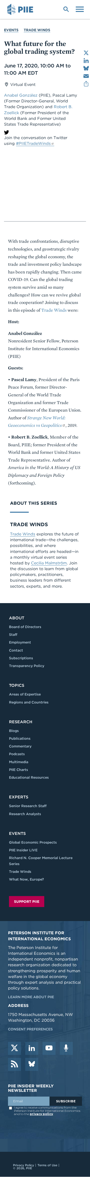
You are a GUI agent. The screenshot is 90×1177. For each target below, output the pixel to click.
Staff (13, 635)
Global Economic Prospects (33, 842)
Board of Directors (25, 627)
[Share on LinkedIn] (86, 60)
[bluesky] (31, 1064)
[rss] (14, 1064)
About (16, 618)
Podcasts (17, 754)
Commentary (20, 746)
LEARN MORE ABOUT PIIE (31, 997)
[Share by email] (86, 76)
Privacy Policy (23, 1165)
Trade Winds (37, 30)
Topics (16, 685)
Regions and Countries (28, 702)
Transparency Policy (26, 666)
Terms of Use (47, 1165)
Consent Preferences (30, 1029)
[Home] (21, 9)
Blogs (14, 731)
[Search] (66, 8)
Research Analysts (25, 814)
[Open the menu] (80, 8)
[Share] (86, 84)
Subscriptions (21, 658)
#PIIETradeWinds (33, 143)
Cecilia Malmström (49, 563)
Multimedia (18, 762)
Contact (16, 650)
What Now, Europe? (26, 879)
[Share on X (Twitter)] (86, 53)
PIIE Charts (18, 770)
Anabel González (21, 95)
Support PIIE (26, 902)
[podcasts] (66, 1048)
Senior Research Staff (27, 806)
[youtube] (49, 1048)
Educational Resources (29, 777)
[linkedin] (31, 1048)
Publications (19, 738)
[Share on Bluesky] (86, 68)
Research (20, 721)
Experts (18, 797)
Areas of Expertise (25, 694)
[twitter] (14, 1048)
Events (11, 30)
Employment (20, 642)
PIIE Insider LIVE (23, 850)
